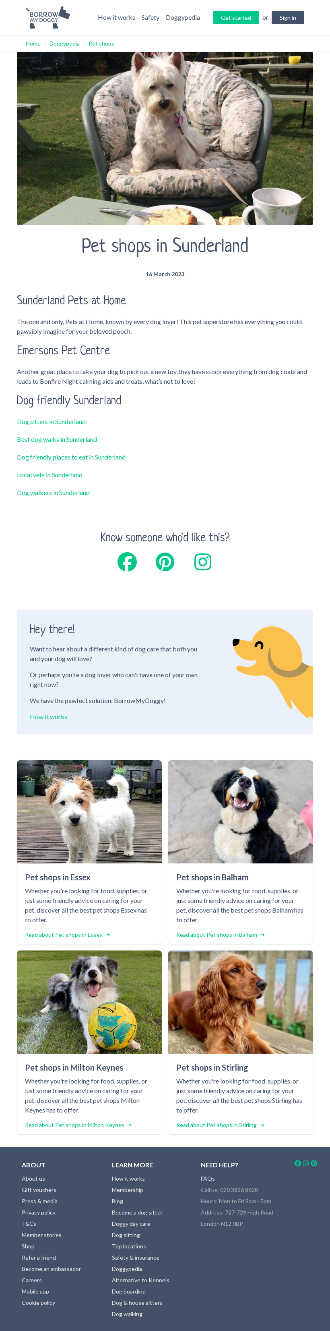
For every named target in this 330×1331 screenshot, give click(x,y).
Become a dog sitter (137, 1212)
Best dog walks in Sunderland (57, 439)
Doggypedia (65, 43)
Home (33, 43)
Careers (32, 1280)
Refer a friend (39, 1257)
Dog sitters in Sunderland (51, 421)
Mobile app (35, 1291)
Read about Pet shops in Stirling (216, 1124)
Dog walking (127, 1313)
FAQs (208, 1178)
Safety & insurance (135, 1257)
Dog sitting (126, 1234)
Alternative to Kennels (140, 1280)
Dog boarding (129, 1291)
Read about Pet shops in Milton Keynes (74, 1124)
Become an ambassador (51, 1268)
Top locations (129, 1246)
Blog (117, 1201)
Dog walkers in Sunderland (53, 492)
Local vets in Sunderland (49, 474)
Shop (28, 1246)
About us (33, 1178)
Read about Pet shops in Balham (216, 934)
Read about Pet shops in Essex (64, 934)
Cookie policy (38, 1302)
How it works (48, 716)
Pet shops (101, 43)
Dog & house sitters (137, 1302)
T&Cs (29, 1223)
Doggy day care (131, 1223)
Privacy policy (39, 1212)
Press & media (40, 1201)
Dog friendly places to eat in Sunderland (71, 457)
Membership (127, 1189)
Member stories (42, 1234)
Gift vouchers (39, 1189)
